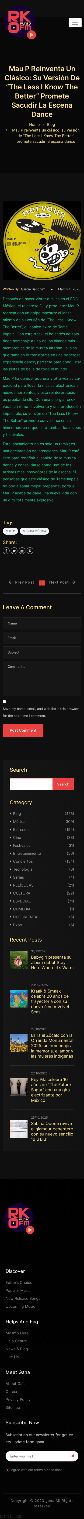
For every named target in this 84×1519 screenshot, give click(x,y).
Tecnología (22, 869)
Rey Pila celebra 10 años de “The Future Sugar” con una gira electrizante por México (51, 1090)
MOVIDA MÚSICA (34, 531)
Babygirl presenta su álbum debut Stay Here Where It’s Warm (52, 962)
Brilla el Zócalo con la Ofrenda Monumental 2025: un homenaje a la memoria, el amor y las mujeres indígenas (52, 1046)
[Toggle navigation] (75, 22)
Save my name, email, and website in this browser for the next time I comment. (41, 712)
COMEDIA (22, 909)
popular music (18, 1290)
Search (18, 769)
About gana (16, 1383)
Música (19, 821)
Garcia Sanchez (33, 289)
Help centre (16, 1341)
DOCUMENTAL (26, 917)
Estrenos (20, 829)
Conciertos (23, 861)
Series (18, 877)
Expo (17, 925)
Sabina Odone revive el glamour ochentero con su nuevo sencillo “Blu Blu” (52, 1131)
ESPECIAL (22, 901)
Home (34, 124)
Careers (12, 1391)
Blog (51, 124)
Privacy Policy (18, 1399)
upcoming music (20, 1306)
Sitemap (13, 1407)
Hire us (12, 1357)
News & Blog (17, 1349)
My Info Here (17, 1333)
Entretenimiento (27, 853)
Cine (17, 837)
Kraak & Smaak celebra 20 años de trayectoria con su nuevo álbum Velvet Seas (50, 1001)
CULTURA (21, 893)
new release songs (23, 1298)
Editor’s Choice (19, 1282)
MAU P (10, 531)
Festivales (21, 845)
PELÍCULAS (23, 885)
